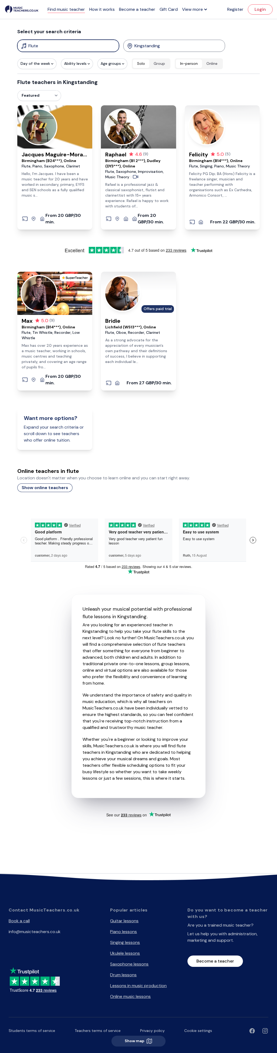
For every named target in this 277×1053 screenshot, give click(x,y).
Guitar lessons (124, 921)
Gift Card (169, 9)
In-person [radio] (189, 63)
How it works (102, 9)
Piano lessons (123, 931)
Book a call (19, 921)
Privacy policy (152, 1030)
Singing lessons (125, 942)
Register (235, 9)
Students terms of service (32, 1030)
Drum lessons (123, 975)
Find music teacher (66, 9)
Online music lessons (130, 996)
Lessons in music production (138, 985)
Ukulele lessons (125, 953)
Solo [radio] (141, 63)
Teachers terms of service (98, 1030)
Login (260, 9)
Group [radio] (159, 63)
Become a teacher (137, 9)
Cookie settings (198, 1030)
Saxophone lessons (129, 964)
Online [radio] (211, 63)
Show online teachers (45, 487)
